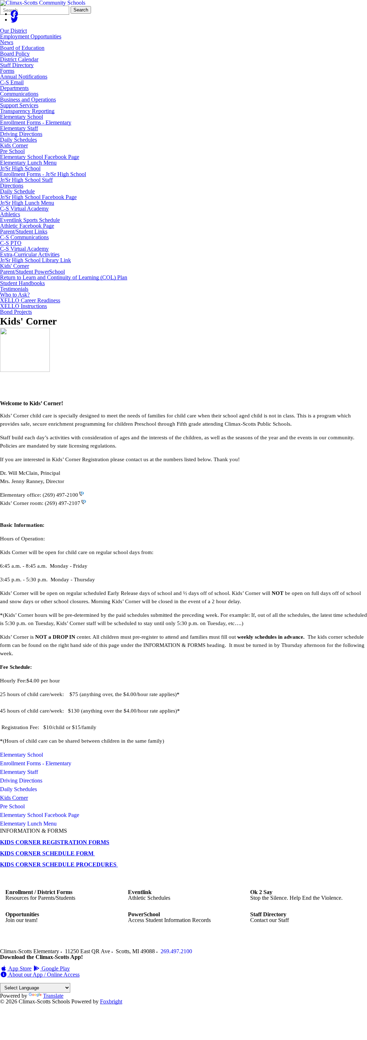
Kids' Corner (14, 266)
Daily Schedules (18, 140)
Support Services (19, 105)
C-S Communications (24, 237)
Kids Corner (14, 145)
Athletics (10, 214)
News (6, 42)
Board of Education (22, 48)
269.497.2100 (176, 951)
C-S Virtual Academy (24, 208)
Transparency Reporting (27, 111)
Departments (14, 88)
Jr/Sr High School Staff (26, 180)
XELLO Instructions (23, 306)
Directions (11, 186)
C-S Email (12, 82)
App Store (19, 968)
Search (80, 10)
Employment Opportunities (30, 36)
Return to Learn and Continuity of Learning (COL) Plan (63, 277)
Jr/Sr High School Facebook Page (38, 197)
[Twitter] (14, 19)
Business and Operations (28, 99)
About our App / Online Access (43, 975)
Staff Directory (17, 65)
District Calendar (19, 59)
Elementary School (21, 117)
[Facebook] (14, 14)
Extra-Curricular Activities (29, 254)
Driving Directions (21, 134)
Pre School (12, 151)
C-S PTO (11, 243)
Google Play (55, 968)
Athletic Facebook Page (27, 226)
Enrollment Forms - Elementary (35, 122)
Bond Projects (16, 312)
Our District (13, 31)
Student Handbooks (22, 283)
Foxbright (111, 1001)
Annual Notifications (23, 77)
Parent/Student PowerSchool (32, 272)
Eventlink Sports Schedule (30, 220)
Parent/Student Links (23, 231)
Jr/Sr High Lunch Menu (27, 203)
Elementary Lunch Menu (28, 163)
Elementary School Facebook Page (39, 157)
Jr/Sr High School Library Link (35, 260)
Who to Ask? (15, 295)
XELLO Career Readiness (30, 300)
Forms (7, 71)
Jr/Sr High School (20, 168)
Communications (19, 94)
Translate (53, 996)
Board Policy (15, 54)
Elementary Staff (19, 128)
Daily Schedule (17, 191)
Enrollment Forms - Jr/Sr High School (43, 174)
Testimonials (14, 289)
